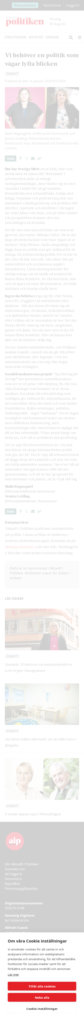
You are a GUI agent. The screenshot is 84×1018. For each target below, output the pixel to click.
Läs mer (13, 974)
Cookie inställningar (42, 1009)
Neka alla (42, 997)
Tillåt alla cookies (42, 986)
